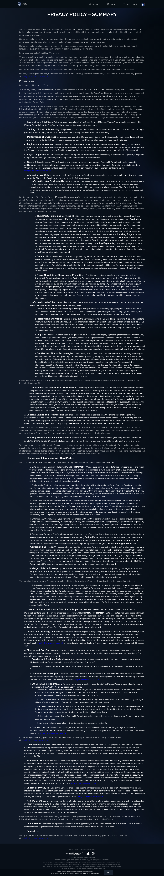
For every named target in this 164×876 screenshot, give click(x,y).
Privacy (71, 849)
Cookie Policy (91, 849)
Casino (95, 4)
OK (108, 873)
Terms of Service (93, 859)
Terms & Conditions (80, 849)
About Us (131, 4)
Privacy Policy (105, 859)
